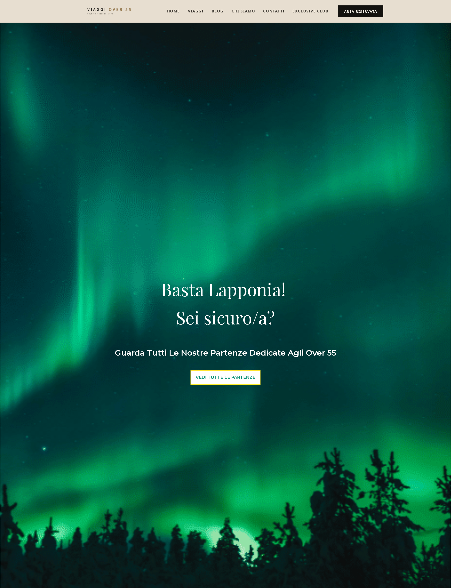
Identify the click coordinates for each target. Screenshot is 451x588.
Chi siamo (243, 11)
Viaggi (196, 11)
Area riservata (360, 11)
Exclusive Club (310, 11)
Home (173, 11)
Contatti (273, 11)
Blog (218, 11)
